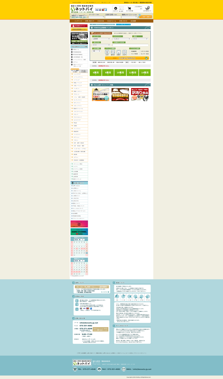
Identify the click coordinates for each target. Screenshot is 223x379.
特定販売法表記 (77, 216)
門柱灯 (75, 123)
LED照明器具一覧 (78, 57)
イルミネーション (78, 111)
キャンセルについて (78, 208)
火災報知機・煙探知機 (79, 151)
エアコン (75, 62)
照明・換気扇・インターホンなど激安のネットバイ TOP (102, 24)
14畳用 (145, 72)
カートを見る (129, 353)
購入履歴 (121, 11)
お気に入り (121, 9)
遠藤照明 (75, 174)
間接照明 (76, 131)
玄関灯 (75, 125)
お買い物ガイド (91, 353)
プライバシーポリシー (78, 218)
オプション (76, 137)
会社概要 (75, 213)
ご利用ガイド (76, 195)
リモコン (76, 140)
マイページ (121, 7)
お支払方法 (76, 200)
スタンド (76, 114)
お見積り (113, 353)
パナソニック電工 (77, 164)
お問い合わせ (76, 185)
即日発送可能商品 (77, 54)
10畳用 (120, 72)
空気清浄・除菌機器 (79, 160)
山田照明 (75, 176)
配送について (76, 203)
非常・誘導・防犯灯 (79, 143)
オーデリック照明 (77, 169)
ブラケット (76, 94)
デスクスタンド (78, 117)
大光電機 (75, 171)
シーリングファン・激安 (79, 59)
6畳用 (96, 72)
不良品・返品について (78, 205)
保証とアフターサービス (79, 211)
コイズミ (75, 166)
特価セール (76, 49)
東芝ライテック (77, 179)
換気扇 (75, 154)
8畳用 (108, 72)
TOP (79, 353)
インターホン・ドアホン (80, 148)
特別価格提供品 (77, 52)
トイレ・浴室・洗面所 (79, 97)
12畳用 (132, 72)
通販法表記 (99, 353)
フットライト (77, 128)
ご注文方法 (76, 198)
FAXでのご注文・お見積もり (80, 193)
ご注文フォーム (77, 190)
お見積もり (76, 188)
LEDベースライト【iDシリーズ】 (78, 65)
